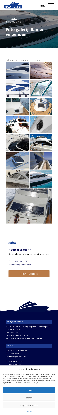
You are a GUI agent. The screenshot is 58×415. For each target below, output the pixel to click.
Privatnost (29, 411)
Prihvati (29, 390)
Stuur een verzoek (29, 274)
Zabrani (29, 397)
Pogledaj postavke (29, 405)
